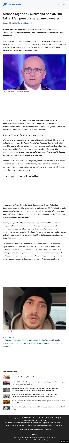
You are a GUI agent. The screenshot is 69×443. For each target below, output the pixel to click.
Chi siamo (21, 440)
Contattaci (48, 429)
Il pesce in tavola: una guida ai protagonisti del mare (28, 377)
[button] (58, 4)
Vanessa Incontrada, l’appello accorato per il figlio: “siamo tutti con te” (32, 340)
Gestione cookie (64, 441)
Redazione (29, 440)
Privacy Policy (38, 440)
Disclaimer (47, 440)
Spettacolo (9, 337)
